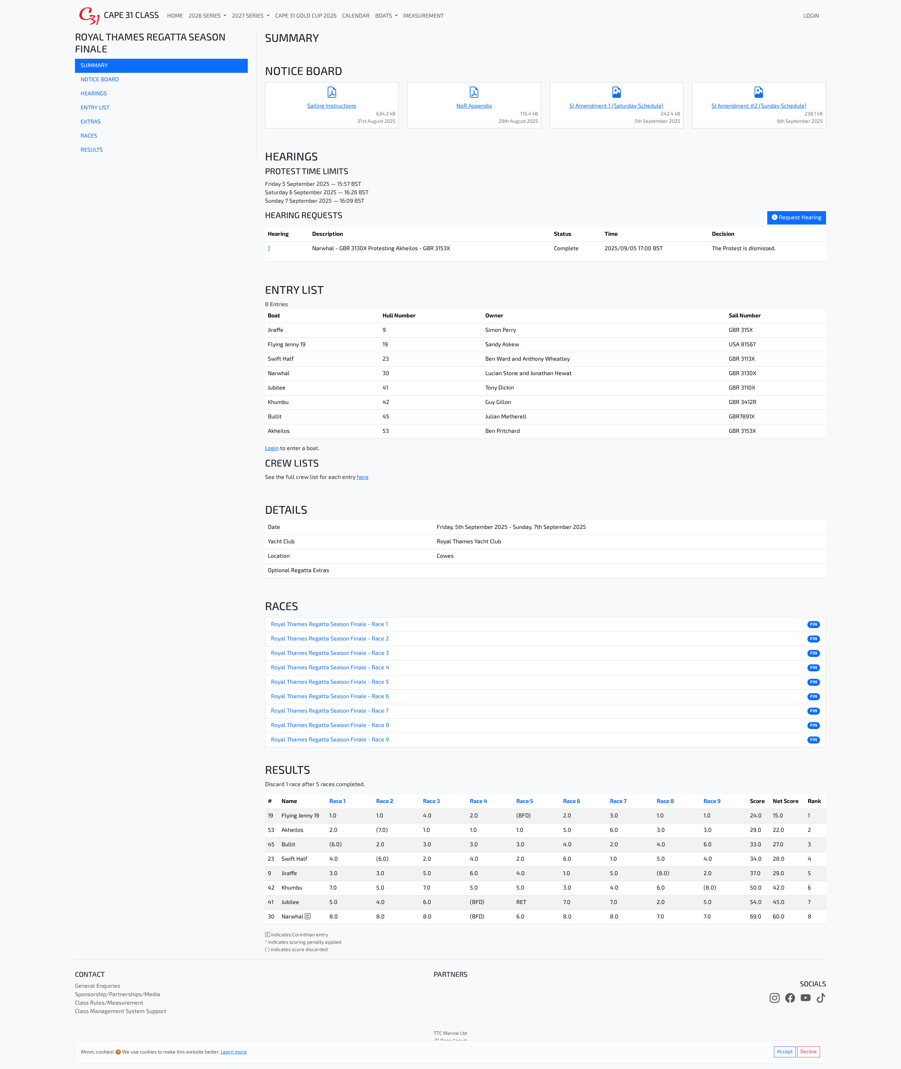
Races (89, 136)
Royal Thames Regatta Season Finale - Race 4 (330, 668)
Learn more (234, 1052)
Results (92, 150)
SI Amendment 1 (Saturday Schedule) (616, 106)
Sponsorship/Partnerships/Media (117, 995)
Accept (785, 1052)
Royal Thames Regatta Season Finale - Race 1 (329, 624)
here (362, 477)
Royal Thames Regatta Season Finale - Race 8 (330, 725)
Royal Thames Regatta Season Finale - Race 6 (330, 697)
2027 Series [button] (248, 16)
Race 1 (337, 801)
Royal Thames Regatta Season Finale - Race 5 (330, 682)
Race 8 (665, 801)
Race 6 (571, 801)
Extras (91, 122)
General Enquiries (97, 986)
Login (811, 16)
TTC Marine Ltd (450, 1033)
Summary (94, 66)
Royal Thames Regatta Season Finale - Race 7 (330, 711)
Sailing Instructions (331, 106)
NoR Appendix (474, 106)
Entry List (95, 108)
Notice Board (100, 80)
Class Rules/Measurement (109, 1003)
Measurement (423, 16)
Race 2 (384, 801)
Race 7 (618, 801)
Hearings (94, 94)
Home (175, 16)
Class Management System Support (120, 1011)
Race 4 (478, 801)
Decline (808, 1052)
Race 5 (524, 801)
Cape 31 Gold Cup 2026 (305, 16)
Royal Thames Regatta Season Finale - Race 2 (330, 639)
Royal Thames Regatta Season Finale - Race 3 (330, 653)
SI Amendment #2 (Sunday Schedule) (759, 106)
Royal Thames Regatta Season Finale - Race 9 (330, 740)
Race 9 (712, 801)
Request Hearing (799, 218)
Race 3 (431, 801)
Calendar (356, 16)
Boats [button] (384, 16)
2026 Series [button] (205, 16)
